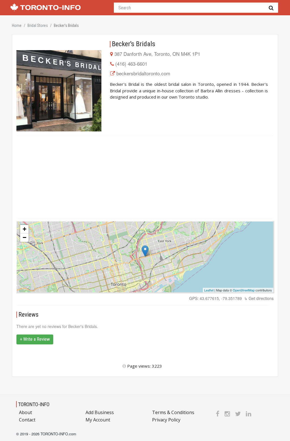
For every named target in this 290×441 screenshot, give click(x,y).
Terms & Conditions (173, 412)
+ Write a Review (35, 339)
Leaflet (209, 290)
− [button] (24, 237)
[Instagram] (227, 413)
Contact (27, 420)
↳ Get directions (259, 298)
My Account (98, 420)
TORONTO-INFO (34, 404)
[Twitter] (238, 413)
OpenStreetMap (244, 290)
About (25, 412)
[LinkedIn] (248, 413)
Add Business (100, 412)
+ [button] (24, 229)
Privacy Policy (166, 420)
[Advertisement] (145, 177)
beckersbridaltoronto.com (143, 73)
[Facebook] (217, 413)
